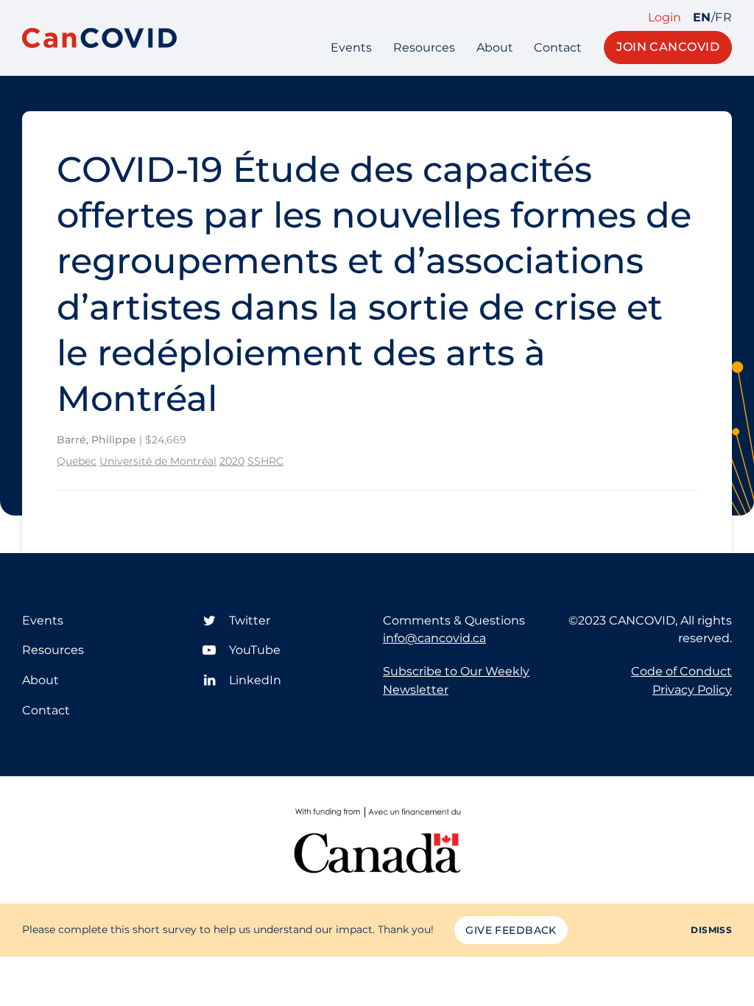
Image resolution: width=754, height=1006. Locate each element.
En (702, 18)
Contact (558, 47)
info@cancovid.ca (434, 638)
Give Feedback (510, 930)
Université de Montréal (157, 461)
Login (664, 18)
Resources (424, 47)
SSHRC (265, 461)
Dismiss (711, 929)
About (494, 47)
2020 (231, 461)
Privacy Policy (692, 690)
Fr (723, 18)
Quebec (76, 461)
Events (351, 47)
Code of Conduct (681, 671)
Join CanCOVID (667, 47)
